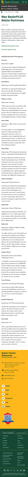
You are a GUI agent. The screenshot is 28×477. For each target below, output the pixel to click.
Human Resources (9, 6)
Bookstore (5, 442)
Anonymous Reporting (8, 452)
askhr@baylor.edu (9, 375)
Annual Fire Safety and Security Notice (8, 455)
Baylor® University (12, 473)
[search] (22, 2)
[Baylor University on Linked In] (17, 471)
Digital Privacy (6, 461)
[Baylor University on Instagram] (10, 471)
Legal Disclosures (6, 463)
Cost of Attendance (7, 459)
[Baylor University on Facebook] (7, 471)
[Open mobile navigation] (26, 2)
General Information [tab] (8, 433)
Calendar (5, 445)
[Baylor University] (10, 2)
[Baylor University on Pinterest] (20, 471)
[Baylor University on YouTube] (23, 471)
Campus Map (6, 447)
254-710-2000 (8, 378)
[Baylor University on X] (14, 471)
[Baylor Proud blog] (4, 471)
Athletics (5, 438)
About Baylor (5, 435)
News (17, 12)
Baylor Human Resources (9, 354)
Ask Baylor (5, 440)
